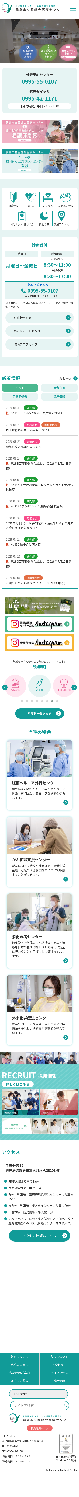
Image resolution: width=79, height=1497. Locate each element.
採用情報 (59, 396)
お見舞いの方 (65, 205)
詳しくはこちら (17, 1084)
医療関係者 (19, 396)
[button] (21, 701)
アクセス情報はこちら (39, 1235)
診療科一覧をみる (39, 713)
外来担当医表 (23, 317)
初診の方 (13, 205)
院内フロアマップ (25, 344)
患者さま (59, 387)
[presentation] (5, 687)
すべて (20, 387)
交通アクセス (61, 224)
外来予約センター (39, 285)
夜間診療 (44, 224)
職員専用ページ (39, 1428)
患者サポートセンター (28, 331)
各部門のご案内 (19, 1373)
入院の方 (48, 205)
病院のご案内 (19, 1364)
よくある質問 (19, 1381)
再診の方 (31, 205)
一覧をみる (63, 378)
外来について (19, 1356)
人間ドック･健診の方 (22, 224)
